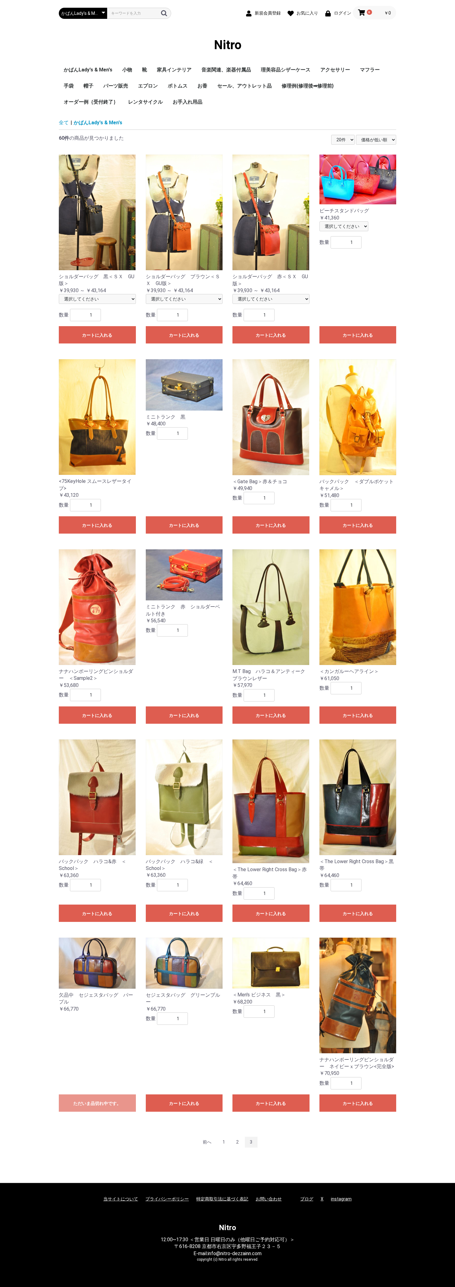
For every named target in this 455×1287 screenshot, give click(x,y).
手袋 (69, 86)
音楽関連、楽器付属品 (226, 70)
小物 (127, 70)
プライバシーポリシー (167, 1198)
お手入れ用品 (187, 102)
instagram (341, 1198)
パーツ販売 (115, 86)
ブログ (306, 1198)
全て (64, 123)
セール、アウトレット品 (244, 86)
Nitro (227, 45)
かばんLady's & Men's (88, 70)
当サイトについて (120, 1198)
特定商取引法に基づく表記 (222, 1198)
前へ (207, 1142)
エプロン (148, 86)
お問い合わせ (269, 1198)
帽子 (88, 86)
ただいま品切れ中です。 (97, 1103)
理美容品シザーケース (285, 70)
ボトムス (178, 86)
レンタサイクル (145, 102)
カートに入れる (97, 335)
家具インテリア (174, 70)
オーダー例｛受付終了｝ (91, 102)
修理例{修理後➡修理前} (308, 86)
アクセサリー (335, 70)
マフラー (370, 70)
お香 (202, 86)
